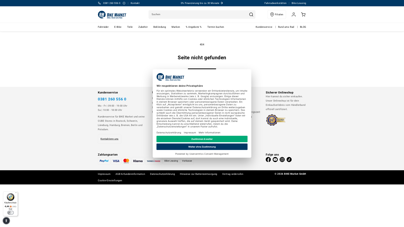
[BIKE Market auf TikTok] (289, 160)
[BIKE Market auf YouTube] (275, 160)
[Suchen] (251, 14)
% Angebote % (194, 27)
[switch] (10, 213)
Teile (130, 27)
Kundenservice (264, 27)
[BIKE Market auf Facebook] (268, 160)
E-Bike (118, 27)
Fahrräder (103, 27)
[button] (6, 220)
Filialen (279, 14)
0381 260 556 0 (112, 99)
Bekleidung (159, 27)
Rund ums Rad (286, 27)
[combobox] (202, 14)
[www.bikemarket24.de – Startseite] (112, 14)
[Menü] (16, 193)
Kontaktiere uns (110, 138)
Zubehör (143, 27)
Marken (176, 27)
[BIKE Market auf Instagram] (282, 160)
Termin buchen (215, 27)
